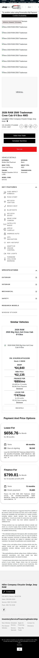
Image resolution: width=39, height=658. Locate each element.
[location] (38, 1)
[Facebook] (4, 610)
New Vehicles (6, 623)
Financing (22, 619)
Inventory (6, 619)
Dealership (32, 619)
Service (14, 619)
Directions (30, 626)
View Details (19, 408)
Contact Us (10, 592)
